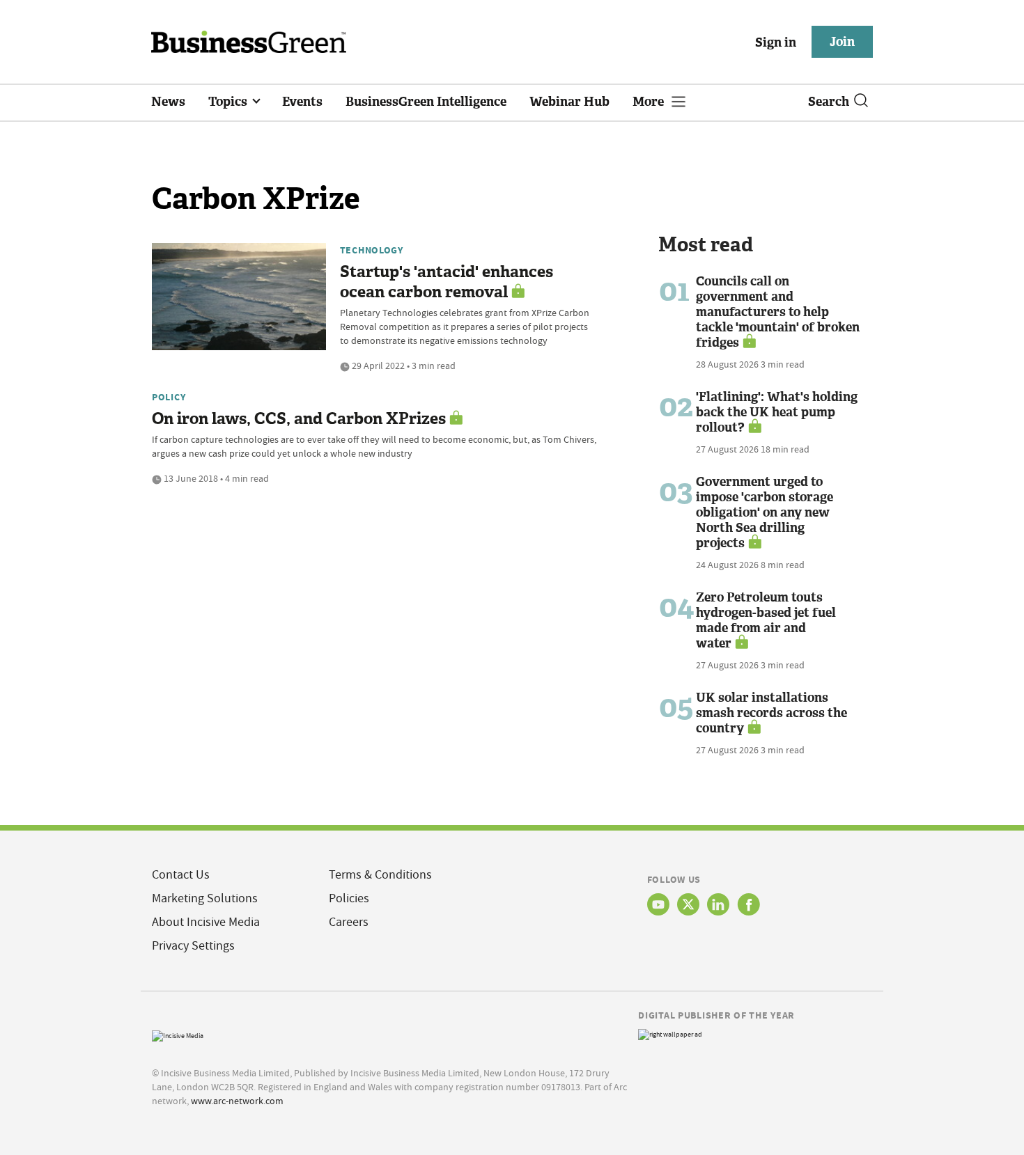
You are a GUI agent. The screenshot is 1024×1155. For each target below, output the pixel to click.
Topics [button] (229, 101)
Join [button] (842, 41)
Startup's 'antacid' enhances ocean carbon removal (446, 282)
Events (302, 101)
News (168, 101)
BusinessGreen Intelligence (426, 101)
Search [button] (828, 101)
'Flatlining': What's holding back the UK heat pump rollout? (777, 412)
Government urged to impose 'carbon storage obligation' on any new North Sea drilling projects (764, 512)
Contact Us (181, 875)
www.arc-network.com (237, 1100)
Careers (349, 922)
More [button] (650, 101)
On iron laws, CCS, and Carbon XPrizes (299, 419)
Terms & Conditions (380, 875)
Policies (349, 898)
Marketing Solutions (205, 898)
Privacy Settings (193, 946)
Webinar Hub (569, 101)
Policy (168, 397)
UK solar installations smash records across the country (771, 713)
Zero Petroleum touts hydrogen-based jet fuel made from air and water (766, 620)
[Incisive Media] (177, 1034)
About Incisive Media (206, 922)
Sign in (775, 42)
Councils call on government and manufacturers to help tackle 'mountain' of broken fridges (778, 312)
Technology (371, 250)
